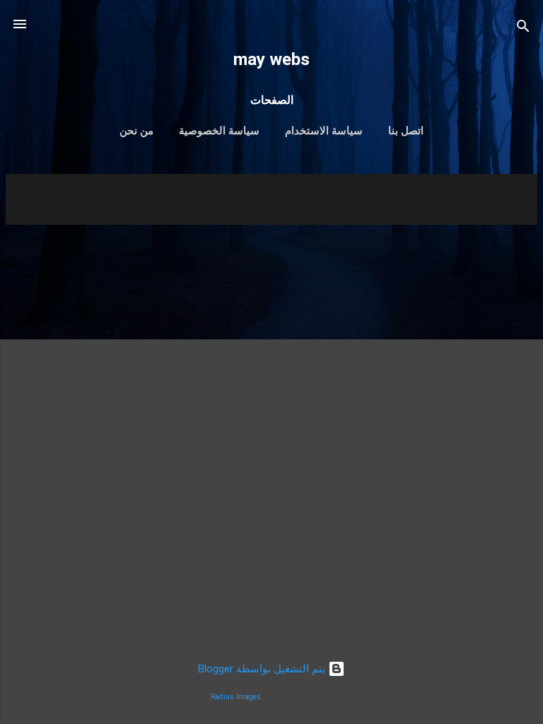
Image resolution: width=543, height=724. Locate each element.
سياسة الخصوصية (219, 130)
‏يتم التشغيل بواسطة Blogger (263, 668)
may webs (271, 59)
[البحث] (523, 28)
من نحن (136, 130)
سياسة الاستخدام (324, 130)
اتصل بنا (406, 130)
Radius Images (236, 696)
